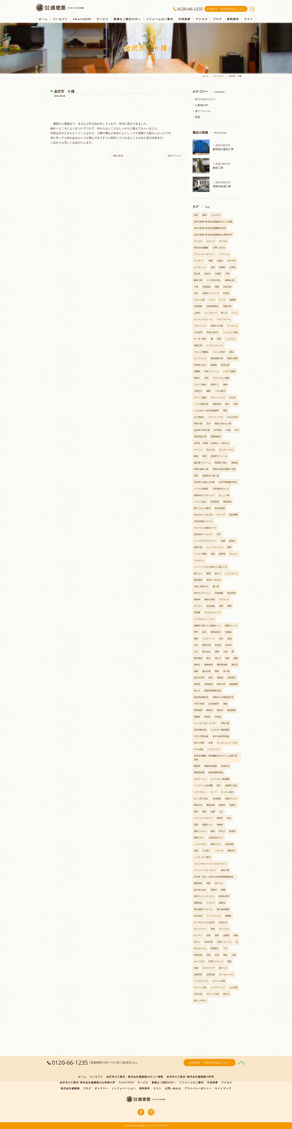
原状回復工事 (200, 436)
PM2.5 (222, 831)
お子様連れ (199, 417)
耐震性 (220, 818)
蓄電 (229, 606)
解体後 (214, 364)
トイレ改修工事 (201, 403)
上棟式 (197, 312)
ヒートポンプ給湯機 (220, 779)
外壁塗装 (206, 286)
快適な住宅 (224, 896)
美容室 (222, 553)
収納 (236, 935)
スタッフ (210, 241)
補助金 (222, 902)
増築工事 (198, 345)
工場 (234, 954)
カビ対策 (233, 987)
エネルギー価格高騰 (220, 729)
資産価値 (198, 579)
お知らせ (223, 922)
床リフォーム (203, 111)
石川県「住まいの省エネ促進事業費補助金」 (214, 876)
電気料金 (198, 902)
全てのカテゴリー (205, 99)
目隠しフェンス (216, 961)
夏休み (232, 540)
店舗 (196, 850)
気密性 (232, 805)
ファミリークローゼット (205, 870)
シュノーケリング (214, 547)
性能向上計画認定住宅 (223, 697)
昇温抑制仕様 (200, 729)
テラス (212, 299)
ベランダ (219, 850)
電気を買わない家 (223, 423)
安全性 (218, 716)
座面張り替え (231, 785)
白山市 (232, 397)
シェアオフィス (201, 980)
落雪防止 (215, 948)
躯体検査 (208, 664)
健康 (208, 573)
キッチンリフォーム (203, 319)
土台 (196, 651)
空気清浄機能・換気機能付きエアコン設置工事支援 (215, 757)
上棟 (225, 651)
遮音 (196, 811)
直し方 (224, 312)
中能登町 (198, 306)
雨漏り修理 (232, 358)
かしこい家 (224, 495)
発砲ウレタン (231, 798)
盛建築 (228, 915)
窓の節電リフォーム (203, 909)
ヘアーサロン (200, 792)
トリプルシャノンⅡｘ (204, 619)
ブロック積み (200, 384)
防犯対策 (198, 954)
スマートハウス (216, 417)
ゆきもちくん (200, 948)
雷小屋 (226, 671)
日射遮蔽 (219, 593)
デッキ (222, 299)
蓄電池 (234, 462)
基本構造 (198, 658)
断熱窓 (197, 766)
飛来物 (197, 599)
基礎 (217, 651)
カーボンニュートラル (227, 742)
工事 (196, 286)
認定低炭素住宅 (201, 697)
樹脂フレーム (231, 625)
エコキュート (200, 267)
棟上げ (218, 658)
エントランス (200, 358)
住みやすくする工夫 (203, 514)
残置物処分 (216, 436)
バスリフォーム (224, 319)
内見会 (226, 293)
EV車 (228, 430)
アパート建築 (200, 397)
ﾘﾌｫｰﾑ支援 (198, 749)
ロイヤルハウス (226, 974)
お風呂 (220, 260)
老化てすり (216, 844)
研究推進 (208, 684)
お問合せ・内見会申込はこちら (226, 8)
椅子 (219, 785)
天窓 (206, 377)
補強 (196, 671)
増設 (208, 883)
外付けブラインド (202, 593)
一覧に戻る (117, 155)
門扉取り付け (200, 364)
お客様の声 (201, 105)
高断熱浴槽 (199, 772)
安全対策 (208, 941)
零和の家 (198, 423)
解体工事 (198, 280)
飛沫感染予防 (217, 358)
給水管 (218, 645)
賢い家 (216, 586)
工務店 (218, 273)
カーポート (199, 260)
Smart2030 (232, 417)
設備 (229, 638)
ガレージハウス (218, 397)
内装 (208, 954)
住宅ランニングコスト (204, 896)
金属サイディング (210, 293)
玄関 (213, 553)
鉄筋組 (228, 632)
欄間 (208, 390)
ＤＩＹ (214, 792)
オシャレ (233, 553)
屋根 (217, 286)
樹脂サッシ (207, 824)
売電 (221, 606)
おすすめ (231, 260)
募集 (196, 456)
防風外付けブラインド (204, 495)
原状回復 (229, 844)
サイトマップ (223, 1088)
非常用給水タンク (221, 488)
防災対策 (231, 593)
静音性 (232, 831)
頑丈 (204, 632)
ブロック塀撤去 (201, 351)
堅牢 (196, 632)
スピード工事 (212, 993)
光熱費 (197, 612)
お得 (196, 293)
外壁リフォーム (211, 371)
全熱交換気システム (203, 521)
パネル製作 (220, 390)
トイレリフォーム (214, 345)
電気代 (214, 889)
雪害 (236, 403)
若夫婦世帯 (214, 703)
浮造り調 (225, 723)
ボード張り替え (201, 798)
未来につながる (213, 579)
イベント (198, 449)
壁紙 (213, 928)
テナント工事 (200, 987)
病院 (231, 351)
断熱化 (209, 710)
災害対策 (210, 974)
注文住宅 (198, 915)
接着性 (222, 805)
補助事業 (233, 684)
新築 (197, 117)
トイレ (235, 312)
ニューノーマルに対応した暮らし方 (210, 566)
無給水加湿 (209, 599)
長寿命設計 (216, 632)
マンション (224, 928)
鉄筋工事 (225, 870)
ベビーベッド (200, 325)
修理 (229, 547)
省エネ (197, 690)
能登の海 (198, 547)
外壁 (227, 273)
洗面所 (226, 935)
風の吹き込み (200, 889)
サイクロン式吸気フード (205, 527)
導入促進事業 (223, 909)
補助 (225, 703)
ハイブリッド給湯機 (203, 785)
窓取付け (231, 850)
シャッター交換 (230, 332)
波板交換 (217, 403)
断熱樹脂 (231, 710)
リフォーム (224, 254)
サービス (198, 241)
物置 (229, 961)
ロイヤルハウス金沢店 (204, 922)
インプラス (230, 338)
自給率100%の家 (202, 430)
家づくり (223, 967)
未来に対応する (201, 586)
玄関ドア (215, 384)
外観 (196, 967)
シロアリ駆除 (229, 371)
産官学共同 (199, 677)
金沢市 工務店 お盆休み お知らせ (211, 443)
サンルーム (232, 325)
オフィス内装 (219, 980)
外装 (217, 954)
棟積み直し (230, 280)
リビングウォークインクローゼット (210, 863)
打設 (221, 638)
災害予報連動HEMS (228, 482)
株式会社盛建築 (201, 247)
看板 (225, 954)
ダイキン (198, 606)
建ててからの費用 (202, 508)
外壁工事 (227, 286)
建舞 (236, 658)
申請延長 (198, 710)
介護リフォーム (224, 941)
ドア (225, 948)
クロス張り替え (213, 280)
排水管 (228, 645)
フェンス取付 (219, 351)
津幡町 (197, 371)
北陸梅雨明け (212, 306)
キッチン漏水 (227, 792)
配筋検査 (198, 883)
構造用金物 (222, 664)
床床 (217, 935)
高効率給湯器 (210, 766)
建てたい (198, 573)
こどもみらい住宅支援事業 (206, 410)
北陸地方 (231, 677)
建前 (227, 658)
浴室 (208, 935)
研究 (211, 677)
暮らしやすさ (200, 1000)
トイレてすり (200, 844)
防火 (229, 818)
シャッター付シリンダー (205, 723)
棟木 (208, 658)
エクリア (221, 514)
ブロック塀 (199, 299)
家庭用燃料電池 (216, 772)
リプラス (210, 902)
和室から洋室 (217, 325)
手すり (197, 941)
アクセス (223, 241)
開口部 (220, 710)
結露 (213, 811)
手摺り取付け (212, 332)
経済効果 (210, 606)
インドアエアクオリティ (205, 540)
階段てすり (199, 837)
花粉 (225, 410)
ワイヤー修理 (200, 553)
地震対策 (198, 974)
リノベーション (213, 915)
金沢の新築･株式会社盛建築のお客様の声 (213, 234)
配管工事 (206, 645)
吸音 (204, 811)
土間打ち (198, 390)
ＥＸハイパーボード (203, 818)
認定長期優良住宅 (212, 690)
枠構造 (197, 716)
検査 (217, 671)
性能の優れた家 (201, 469)
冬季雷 (197, 684)
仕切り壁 (198, 993)
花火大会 (210, 449)
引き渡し (206, 850)
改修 (211, 742)
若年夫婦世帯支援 (221, 736)
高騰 (223, 889)
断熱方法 (198, 805)
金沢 (196, 215)
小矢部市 (198, 332)
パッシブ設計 (200, 501)
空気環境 (215, 501)
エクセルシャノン (212, 612)
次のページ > (174, 155)
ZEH (208, 423)
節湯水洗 (225, 766)
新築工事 (227, 306)
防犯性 (207, 716)
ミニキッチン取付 (202, 857)
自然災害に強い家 (210, 475)
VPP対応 (218, 430)
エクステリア (208, 967)
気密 (196, 824)
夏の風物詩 (220, 508)
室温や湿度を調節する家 (224, 469)
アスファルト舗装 (221, 377)
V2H (237, 430)
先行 (196, 645)
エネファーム (200, 779)
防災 (196, 475)
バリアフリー (214, 749)
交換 (213, 267)
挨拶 (211, 260)
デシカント (224, 599)
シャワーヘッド (218, 987)
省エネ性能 (199, 742)
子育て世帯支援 (201, 736)
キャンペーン (200, 928)
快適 (223, 540)
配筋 (196, 638)
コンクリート (208, 638)
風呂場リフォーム (202, 462)
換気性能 (227, 501)
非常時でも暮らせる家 (204, 482)
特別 (204, 456)
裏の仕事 (206, 671)
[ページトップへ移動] (241, 1062)
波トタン (219, 883)
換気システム (200, 831)
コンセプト (216, 215)
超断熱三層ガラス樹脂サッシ (207, 625)
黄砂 (213, 831)
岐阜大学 (221, 684)
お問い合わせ (219, 247)
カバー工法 (199, 961)
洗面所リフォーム (219, 456)
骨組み (197, 664)
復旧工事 (225, 364)
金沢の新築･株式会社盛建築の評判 (210, 228)
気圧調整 (233, 514)
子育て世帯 (199, 703)
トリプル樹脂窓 (201, 488)
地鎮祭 (232, 299)
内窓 (219, 338)
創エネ (218, 573)
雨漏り (197, 377)
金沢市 (207, 273)
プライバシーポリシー (204, 254)
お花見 (232, 267)
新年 (227, 403)
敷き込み (206, 651)
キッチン (198, 935)
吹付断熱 (217, 798)
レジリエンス (231, 573)
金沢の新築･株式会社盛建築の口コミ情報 (213, 221)
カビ (221, 811)
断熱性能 (210, 805)
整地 (225, 384)
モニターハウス (226, 449)
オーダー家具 (200, 338)
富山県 (197, 273)
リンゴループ (210, 312)
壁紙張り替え (221, 462)
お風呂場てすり (216, 837)
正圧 (219, 534)
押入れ (226, 993)
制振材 (220, 824)
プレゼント (199, 560)
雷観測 (220, 677)
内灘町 (222, 267)
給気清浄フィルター (203, 534)
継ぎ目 (235, 664)
